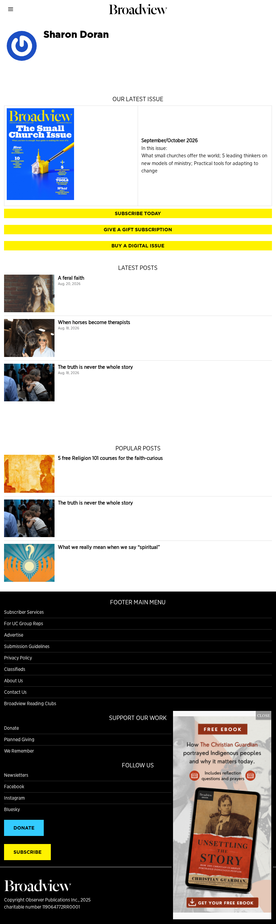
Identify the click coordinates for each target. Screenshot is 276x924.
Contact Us (15, 692)
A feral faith (71, 278)
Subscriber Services (24, 612)
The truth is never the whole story (95, 367)
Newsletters (16, 775)
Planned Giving (19, 739)
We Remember (19, 751)
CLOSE (263, 715)
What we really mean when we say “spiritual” (109, 547)
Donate (11, 728)
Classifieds (14, 669)
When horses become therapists (94, 322)
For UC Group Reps (23, 623)
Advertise (13, 635)
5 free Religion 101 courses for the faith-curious (110, 458)
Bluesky (12, 809)
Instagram (14, 798)
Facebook (14, 786)
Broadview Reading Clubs (30, 703)
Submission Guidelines (26, 646)
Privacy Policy (18, 657)
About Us (13, 680)
